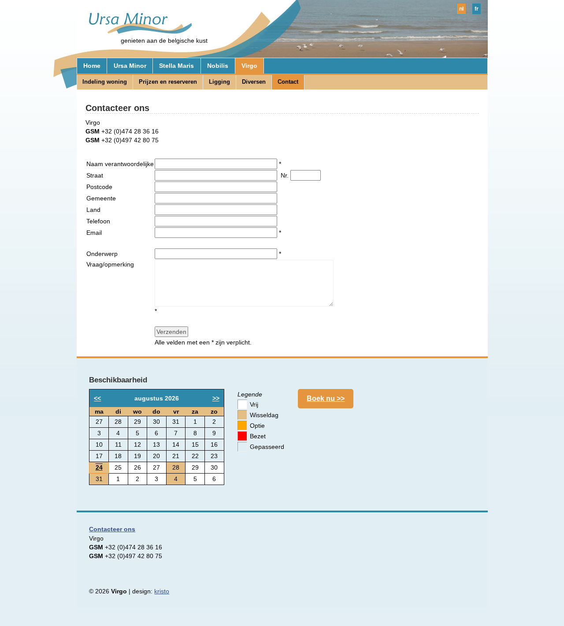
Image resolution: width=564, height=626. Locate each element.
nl (461, 9)
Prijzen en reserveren (168, 81)
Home (91, 65)
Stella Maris (176, 65)
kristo (161, 591)
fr (477, 9)
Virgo (249, 65)
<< (97, 398)
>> (215, 398)
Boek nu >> (326, 398)
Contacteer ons (112, 529)
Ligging (219, 81)
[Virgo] (136, 31)
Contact (288, 81)
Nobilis (217, 65)
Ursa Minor (130, 65)
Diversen (254, 81)
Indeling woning (104, 81)
